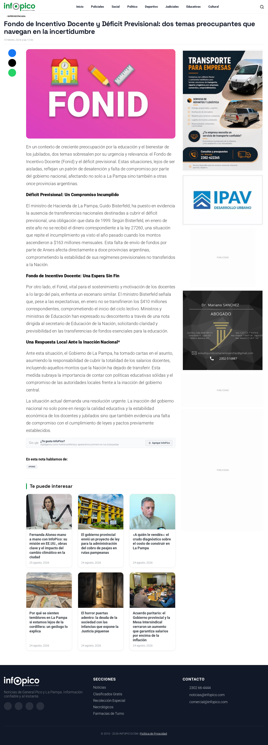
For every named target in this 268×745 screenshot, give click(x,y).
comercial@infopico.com (208, 702)
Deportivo (151, 6)
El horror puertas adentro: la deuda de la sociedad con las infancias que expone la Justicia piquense (100, 622)
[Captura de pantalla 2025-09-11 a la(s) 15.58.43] (223, 330)
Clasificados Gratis (107, 694)
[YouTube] (40, 706)
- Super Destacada (16, 16)
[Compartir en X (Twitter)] (12, 63)
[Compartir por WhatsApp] (12, 73)
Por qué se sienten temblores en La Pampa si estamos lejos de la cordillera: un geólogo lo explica (48, 622)
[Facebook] (8, 706)
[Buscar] (262, 7)
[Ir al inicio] (19, 7)
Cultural (213, 6)
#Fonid (31, 466)
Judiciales (172, 6)
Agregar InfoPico (161, 443)
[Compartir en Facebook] (12, 53)
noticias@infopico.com (207, 695)
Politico (132, 6)
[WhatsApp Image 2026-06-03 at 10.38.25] (223, 110)
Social (116, 6)
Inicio (79, 6)
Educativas (193, 6)
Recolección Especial (109, 701)
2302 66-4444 (200, 688)
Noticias (99, 687)
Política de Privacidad (153, 733)
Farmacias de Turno (108, 714)
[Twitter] (29, 706)
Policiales (97, 6)
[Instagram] (19, 706)
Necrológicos (103, 707)
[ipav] (223, 200)
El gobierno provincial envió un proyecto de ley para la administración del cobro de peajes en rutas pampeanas (100, 544)
